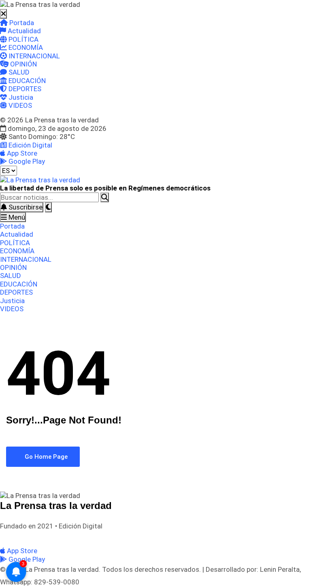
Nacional (36, 536)
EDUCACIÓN (26, 81)
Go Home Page (45, 456)
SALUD (18, 72)
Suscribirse (25, 207)
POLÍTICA (22, 39)
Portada (21, 23)
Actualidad (23, 31)
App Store (21, 153)
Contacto (117, 536)
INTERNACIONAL (33, 56)
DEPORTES (24, 89)
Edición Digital (29, 145)
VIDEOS (19, 105)
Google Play (26, 161)
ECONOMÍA (25, 47)
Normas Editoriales (76, 536)
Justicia (20, 97)
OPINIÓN (23, 64)
